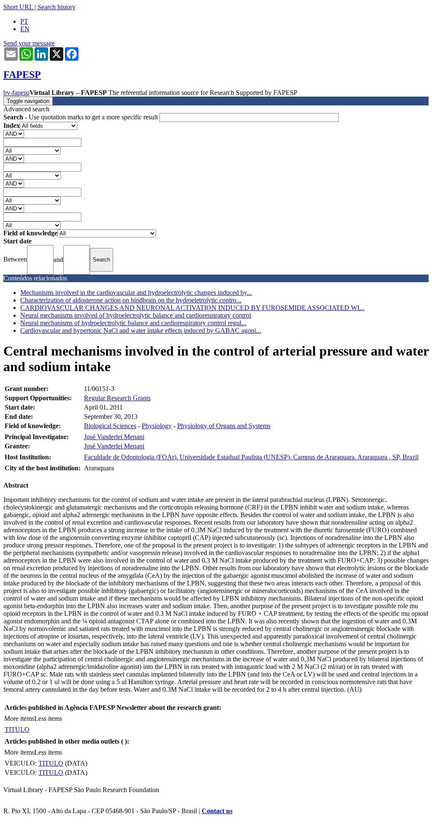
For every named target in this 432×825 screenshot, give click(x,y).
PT (24, 21)
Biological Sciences (110, 425)
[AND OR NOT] (13, 133)
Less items (48, 718)
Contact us (217, 810)
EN (25, 28)
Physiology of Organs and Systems (223, 425)
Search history (57, 7)
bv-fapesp (16, 92)
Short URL (18, 7)
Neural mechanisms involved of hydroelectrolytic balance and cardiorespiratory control (135, 315)
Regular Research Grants (117, 398)
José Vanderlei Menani (114, 436)
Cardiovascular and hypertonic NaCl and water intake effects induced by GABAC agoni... (140, 330)
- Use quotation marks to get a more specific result (81, 117)
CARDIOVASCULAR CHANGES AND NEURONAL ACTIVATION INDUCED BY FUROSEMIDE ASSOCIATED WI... (192, 307)
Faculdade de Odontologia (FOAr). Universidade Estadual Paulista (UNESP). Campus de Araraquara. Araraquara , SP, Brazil (251, 457)
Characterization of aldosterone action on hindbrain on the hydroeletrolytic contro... (130, 300)
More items (19, 718)
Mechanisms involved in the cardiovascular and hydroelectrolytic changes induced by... (136, 292)
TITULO (17, 729)
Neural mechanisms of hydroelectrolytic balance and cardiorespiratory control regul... (133, 322)
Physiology (157, 425)
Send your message (29, 43)
